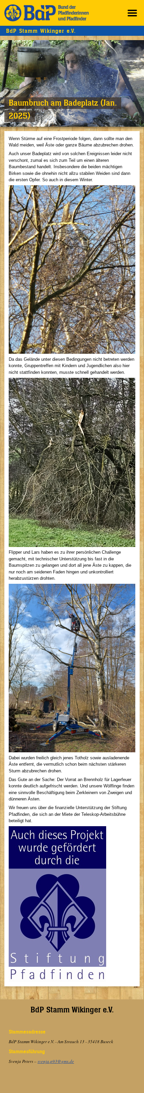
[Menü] (132, 12)
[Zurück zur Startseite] (46, 13)
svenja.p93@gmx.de (56, 1061)
